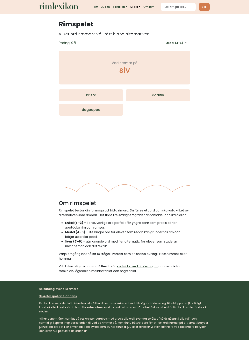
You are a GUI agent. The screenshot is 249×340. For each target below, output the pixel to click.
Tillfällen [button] (119, 7)
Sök (204, 7)
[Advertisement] (124, 147)
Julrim (105, 7)
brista (91, 95)
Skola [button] (134, 7)
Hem (95, 7)
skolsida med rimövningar (137, 266)
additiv (158, 95)
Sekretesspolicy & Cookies (58, 296)
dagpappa (91, 109)
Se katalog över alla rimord (58, 289)
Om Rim (148, 7)
